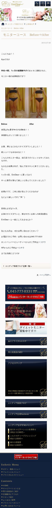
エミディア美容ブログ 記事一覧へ (18, 266)
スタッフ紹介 (8, 497)
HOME (5, 485)
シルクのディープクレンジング (23, 437)
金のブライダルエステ (17, 341)
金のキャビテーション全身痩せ (23, 430)
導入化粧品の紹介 (15, 352)
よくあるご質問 (9, 500)
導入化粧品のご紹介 (11, 491)
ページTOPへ (45, 275)
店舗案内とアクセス (11, 494)
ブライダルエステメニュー (13, 475)
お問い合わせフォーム (11, 505)
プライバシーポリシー (11, 503)
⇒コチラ (42, 242)
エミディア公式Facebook (18, 414)
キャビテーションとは (11, 488)
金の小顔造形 (16, 443)
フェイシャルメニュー (11, 472)
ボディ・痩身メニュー (11, 469)
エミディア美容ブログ (17, 403)
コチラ (21, 247)
